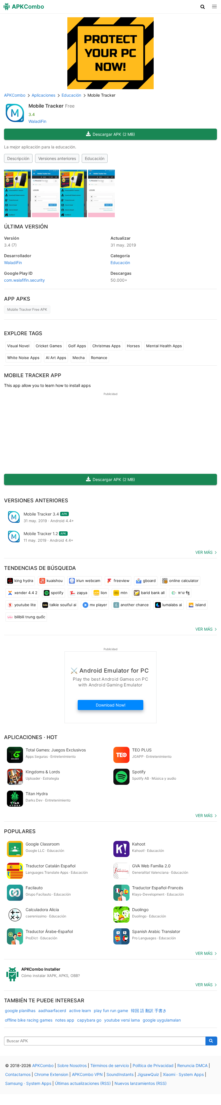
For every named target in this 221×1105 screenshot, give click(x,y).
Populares (20, 831)
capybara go (89, 1020)
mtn (124, 592)
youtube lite (25, 604)
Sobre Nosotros (72, 1065)
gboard (149, 580)
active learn (80, 1010)
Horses (133, 345)
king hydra (23, 580)
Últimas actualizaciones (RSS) (83, 1083)
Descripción (18, 158)
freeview (121, 580)
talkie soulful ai (62, 604)
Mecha (79, 357)
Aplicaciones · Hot (31, 737)
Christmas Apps (106, 345)
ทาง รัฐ (184, 592)
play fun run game (111, 1010)
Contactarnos (18, 1074)
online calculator (184, 580)
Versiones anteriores (57, 158)
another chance (135, 604)
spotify (57, 592)
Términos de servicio (109, 1065)
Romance (99, 357)
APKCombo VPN (87, 1074)
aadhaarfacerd (52, 1010)
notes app (64, 1020)
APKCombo (14, 95)
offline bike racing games (28, 1020)
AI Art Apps (56, 357)
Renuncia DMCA (192, 1065)
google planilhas (20, 1010)
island (200, 604)
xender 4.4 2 (25, 592)
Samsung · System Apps (28, 1083)
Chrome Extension (51, 1074)
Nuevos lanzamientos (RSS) (141, 1083)
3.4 (10, 245)
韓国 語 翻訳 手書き (149, 1010)
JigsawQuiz (148, 1074)
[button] (202, 6)
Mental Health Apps (164, 345)
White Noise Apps (23, 357)
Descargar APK (114, 134)
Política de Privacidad (153, 1065)
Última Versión (26, 227)
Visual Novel (18, 345)
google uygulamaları (162, 1020)
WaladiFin (37, 121)
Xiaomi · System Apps (183, 1074)
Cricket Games (49, 345)
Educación (94, 158)
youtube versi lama (122, 1020)
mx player (98, 604)
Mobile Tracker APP (32, 375)
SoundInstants (120, 1074)
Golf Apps (77, 345)
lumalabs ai (172, 604)
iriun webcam (88, 580)
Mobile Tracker (46, 106)
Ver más (204, 552)
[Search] (211, 1041)
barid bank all (153, 592)
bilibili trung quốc (29, 616)
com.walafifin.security (24, 280)
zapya (82, 592)
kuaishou (55, 580)
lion (104, 592)
